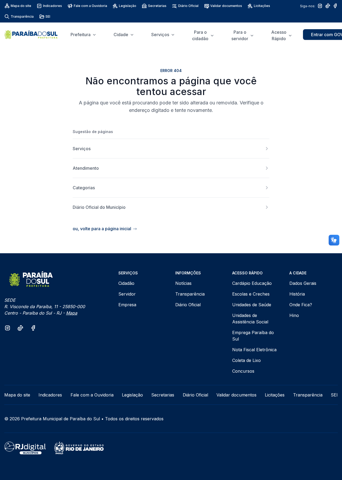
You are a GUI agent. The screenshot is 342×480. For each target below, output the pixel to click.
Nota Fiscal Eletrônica (254, 349)
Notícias (183, 283)
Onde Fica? (300, 304)
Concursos (243, 371)
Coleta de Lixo (246, 360)
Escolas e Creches (251, 294)
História (297, 294)
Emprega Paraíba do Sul (253, 336)
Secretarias (157, 6)
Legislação (127, 6)
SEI (47, 16)
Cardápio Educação (252, 283)
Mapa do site (21, 6)
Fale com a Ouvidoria (90, 6)
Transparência (22, 16)
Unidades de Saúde (251, 304)
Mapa (71, 313)
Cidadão (126, 283)
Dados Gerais (302, 283)
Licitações (262, 6)
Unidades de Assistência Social (250, 318)
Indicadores (52, 6)
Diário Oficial (188, 6)
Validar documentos (226, 6)
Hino (294, 315)
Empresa (127, 304)
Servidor (127, 294)
